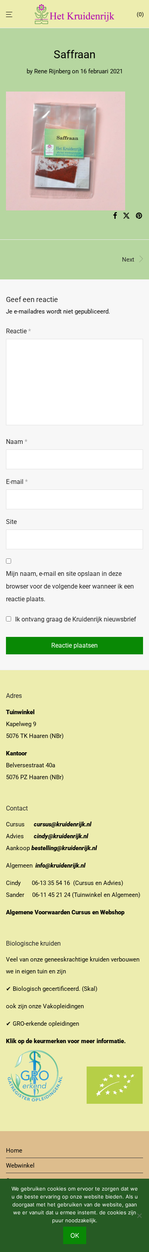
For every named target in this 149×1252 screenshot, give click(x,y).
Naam (16, 441)
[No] (139, 1216)
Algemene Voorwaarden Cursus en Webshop (66, 912)
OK (74, 1235)
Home (14, 1150)
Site (11, 522)
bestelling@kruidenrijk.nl (64, 848)
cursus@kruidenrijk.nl (62, 824)
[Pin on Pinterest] (139, 216)
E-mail (17, 482)
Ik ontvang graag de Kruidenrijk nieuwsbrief (75, 619)
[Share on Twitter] (126, 216)
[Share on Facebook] (115, 216)
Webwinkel (20, 1165)
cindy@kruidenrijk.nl (61, 836)
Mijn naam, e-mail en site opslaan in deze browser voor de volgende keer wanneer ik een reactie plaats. (70, 586)
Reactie (18, 331)
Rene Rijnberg (52, 71)
